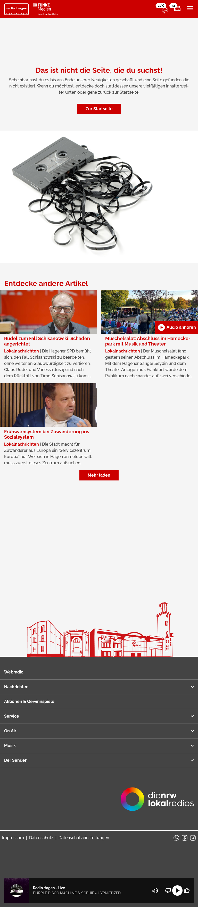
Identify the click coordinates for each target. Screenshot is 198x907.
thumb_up (187, 890)
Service (11, 716)
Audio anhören (176, 327)
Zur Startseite (99, 108)
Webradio (13, 672)
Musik (10, 745)
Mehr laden (99, 475)
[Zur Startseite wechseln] (16, 9)
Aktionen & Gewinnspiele (29, 701)
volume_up (155, 890)
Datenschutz (41, 837)
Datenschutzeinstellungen (84, 837)
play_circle (177, 890)
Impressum (13, 837)
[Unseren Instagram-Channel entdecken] (193, 838)
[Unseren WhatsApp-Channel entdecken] (176, 838)
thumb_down (168, 890)
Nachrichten (16, 686)
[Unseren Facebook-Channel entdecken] (185, 838)
